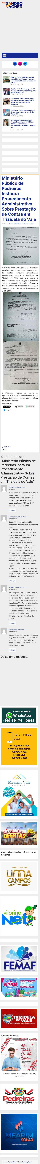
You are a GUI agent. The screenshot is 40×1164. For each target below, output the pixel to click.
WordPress (13, 1162)
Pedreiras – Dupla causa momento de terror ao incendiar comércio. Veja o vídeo (23, 112)
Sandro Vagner (28, 224)
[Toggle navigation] (5, 55)
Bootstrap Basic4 (27, 1162)
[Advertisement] (20, 31)
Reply (13, 510)
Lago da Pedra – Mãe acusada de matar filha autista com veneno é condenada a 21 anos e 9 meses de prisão (23, 80)
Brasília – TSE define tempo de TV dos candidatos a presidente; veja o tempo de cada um (23, 90)
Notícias (7, 447)
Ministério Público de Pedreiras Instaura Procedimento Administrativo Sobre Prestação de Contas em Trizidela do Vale (19, 198)
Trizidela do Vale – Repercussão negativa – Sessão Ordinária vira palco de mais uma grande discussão (22, 101)
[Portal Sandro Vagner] (12, 4)
